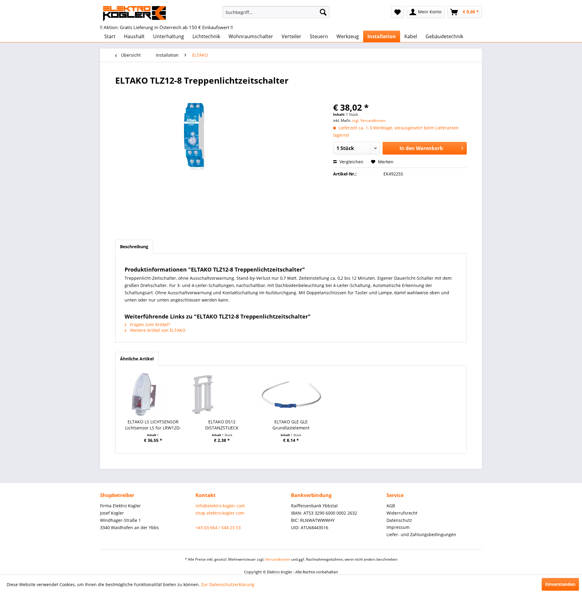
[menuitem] (275, 12)
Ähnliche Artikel (137, 359)
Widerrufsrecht (401, 513)
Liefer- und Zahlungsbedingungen (421, 534)
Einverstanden (560, 584)
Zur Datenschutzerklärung (227, 584)
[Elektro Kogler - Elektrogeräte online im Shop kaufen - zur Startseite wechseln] (134, 13)
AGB (390, 506)
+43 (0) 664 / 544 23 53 (218, 527)
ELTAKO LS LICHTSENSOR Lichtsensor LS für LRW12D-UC (153, 425)
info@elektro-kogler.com (220, 506)
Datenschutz (399, 520)
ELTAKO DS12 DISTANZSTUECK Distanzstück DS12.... (222, 425)
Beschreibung (134, 246)
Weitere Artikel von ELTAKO (157, 330)
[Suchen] (323, 12)
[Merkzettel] (397, 12)
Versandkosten (277, 559)
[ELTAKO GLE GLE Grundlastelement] (291, 394)
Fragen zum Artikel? (149, 324)
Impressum (398, 527)
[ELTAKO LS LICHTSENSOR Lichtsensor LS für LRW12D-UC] (153, 394)
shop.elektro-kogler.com (220, 513)
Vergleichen (350, 162)
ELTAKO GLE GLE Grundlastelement (291, 425)
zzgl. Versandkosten (369, 120)
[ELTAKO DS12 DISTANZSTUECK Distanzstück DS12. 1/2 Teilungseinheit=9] (222, 394)
